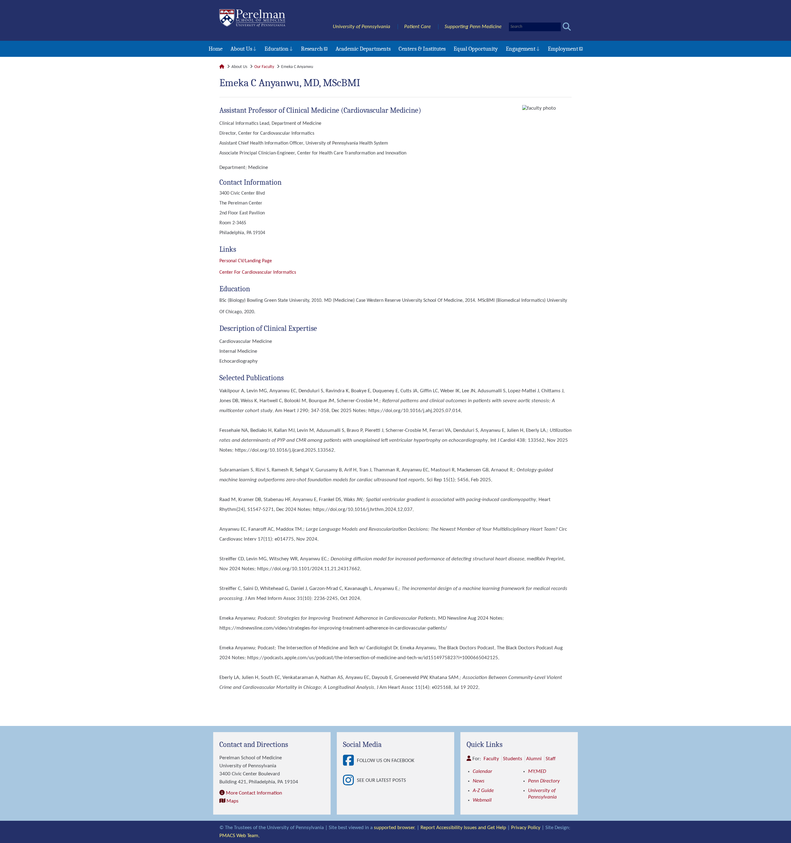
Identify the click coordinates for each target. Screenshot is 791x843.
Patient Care (417, 26)
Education (276, 48)
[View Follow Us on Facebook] (350, 761)
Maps (232, 801)
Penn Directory (544, 781)
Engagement (520, 48)
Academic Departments (363, 48)
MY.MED (537, 771)
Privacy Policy (525, 827)
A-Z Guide (483, 790)
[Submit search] (567, 27)
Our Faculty (264, 67)
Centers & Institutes (422, 48)
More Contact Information (254, 793)
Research (312, 48)
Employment (563, 48)
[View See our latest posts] (350, 780)
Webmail (482, 800)
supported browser (394, 827)
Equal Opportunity (476, 48)
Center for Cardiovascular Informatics (257, 272)
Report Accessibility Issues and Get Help (463, 827)
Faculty (491, 758)
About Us (241, 48)
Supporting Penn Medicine (473, 26)
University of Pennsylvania (361, 26)
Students (512, 758)
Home (215, 48)
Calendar (482, 771)
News (478, 781)
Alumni (534, 758)
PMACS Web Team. (239, 835)
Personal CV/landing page (245, 261)
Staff (551, 758)
